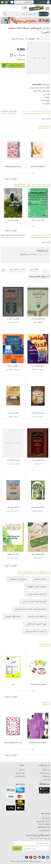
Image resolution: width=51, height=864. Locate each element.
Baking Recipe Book (13, 166)
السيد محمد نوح (12, 510)
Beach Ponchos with (37, 742)
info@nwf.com (44, 827)
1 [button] (33, 173)
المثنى (13, 684)
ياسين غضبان (12, 416)
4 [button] (21, 173)
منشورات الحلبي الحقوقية (36, 586)
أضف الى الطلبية (15, 65)
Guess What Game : (38, 684)
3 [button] (25, 173)
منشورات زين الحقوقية (18, 579)
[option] (38, 150)
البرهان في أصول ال (13, 318)
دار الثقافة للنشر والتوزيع (37, 616)
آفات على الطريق (13, 554)
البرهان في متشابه (13, 365)
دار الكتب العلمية (40, 579)
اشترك (17, 848)
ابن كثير (37, 463)
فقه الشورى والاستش (38, 318)
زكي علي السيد (37, 416)
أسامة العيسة (43, 36)
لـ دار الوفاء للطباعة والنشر (39, 276)
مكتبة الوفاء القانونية (12, 616)
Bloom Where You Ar (13, 742)
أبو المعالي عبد (12, 322)
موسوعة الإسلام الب (37, 412)
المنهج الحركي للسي (38, 365)
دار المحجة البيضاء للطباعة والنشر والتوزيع (30, 609)
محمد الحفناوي (37, 510)
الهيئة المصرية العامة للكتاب (36, 624)
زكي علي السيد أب (12, 463)
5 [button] (18, 173)
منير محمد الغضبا (37, 369)
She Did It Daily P (38, 166)
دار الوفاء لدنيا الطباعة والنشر (35, 631)
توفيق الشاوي (37, 322)
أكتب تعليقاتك (42, 254)
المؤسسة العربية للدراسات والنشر (34, 601)
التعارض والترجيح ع (37, 507)
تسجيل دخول (42, 2)
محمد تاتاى (37, 558)
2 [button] (29, 173)
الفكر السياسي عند (13, 412)
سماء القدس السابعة (37, 220)
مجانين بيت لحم (13, 220)
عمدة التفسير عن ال (37, 460)
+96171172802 (44, 824)
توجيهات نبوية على (13, 507)
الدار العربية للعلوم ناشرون (37, 594)
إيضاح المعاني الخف (37, 554)
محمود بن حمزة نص (12, 369)
